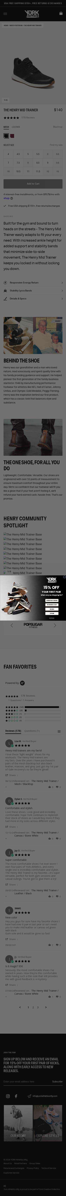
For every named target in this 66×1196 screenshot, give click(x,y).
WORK (52, 609)
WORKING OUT (52, 605)
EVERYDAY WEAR (51, 600)
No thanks (51, 618)
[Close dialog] (64, 577)
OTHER (52, 614)
